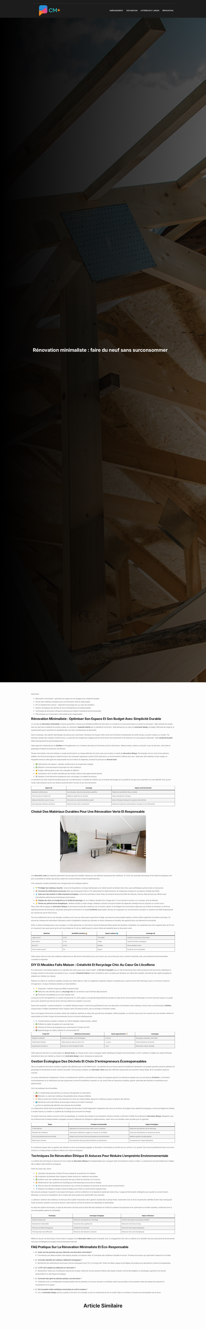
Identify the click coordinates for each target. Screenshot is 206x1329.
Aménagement (116, 10)
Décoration (132, 10)
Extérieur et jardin (150, 10)
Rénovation (167, 10)
